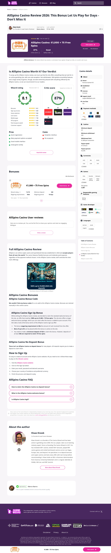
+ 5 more (91, 229)
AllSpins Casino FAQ (86, 259)
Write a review (41, 233)
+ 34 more (84, 215)
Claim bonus (63, 186)
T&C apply (85, 48)
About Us (65, 532)
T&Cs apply (14, 198)
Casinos (15, 9)
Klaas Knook (16, 27)
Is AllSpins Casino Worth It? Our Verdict (90, 254)
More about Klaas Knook (52, 467)
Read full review (41, 152)
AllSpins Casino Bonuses (88, 247)
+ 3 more (83, 166)
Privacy (56, 532)
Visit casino (89, 44)
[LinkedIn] (19, 449)
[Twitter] (101, 511)
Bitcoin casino (23, 359)
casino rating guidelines (41, 415)
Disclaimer (47, 532)
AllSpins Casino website (25, 363)
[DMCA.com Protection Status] (77, 525)
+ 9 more (83, 182)
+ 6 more (83, 119)
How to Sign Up (85, 250)
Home (9, 9)
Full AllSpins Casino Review (88, 244)
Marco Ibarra (32, 486)
